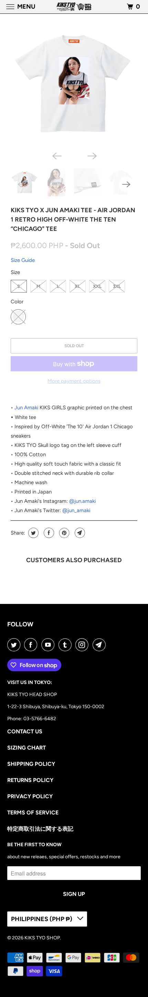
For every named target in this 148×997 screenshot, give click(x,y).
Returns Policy (30, 780)
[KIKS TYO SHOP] (74, 6)
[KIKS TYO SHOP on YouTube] (49, 644)
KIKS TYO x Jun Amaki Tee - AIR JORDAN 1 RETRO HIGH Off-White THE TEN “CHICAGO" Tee (73, 219)
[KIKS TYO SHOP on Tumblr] (66, 644)
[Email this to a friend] (79, 533)
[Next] (91, 155)
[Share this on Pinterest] (63, 533)
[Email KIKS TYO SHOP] (100, 644)
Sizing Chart (26, 747)
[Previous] (56, 155)
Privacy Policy (30, 796)
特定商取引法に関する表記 (40, 828)
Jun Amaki (26, 407)
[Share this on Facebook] (48, 533)
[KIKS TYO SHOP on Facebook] (32, 644)
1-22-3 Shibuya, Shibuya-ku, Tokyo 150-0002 (55, 707)
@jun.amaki (82, 501)
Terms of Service (33, 812)
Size (15, 272)
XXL (97, 286)
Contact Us (24, 731)
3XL (117, 286)
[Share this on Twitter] (33, 533)
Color (17, 302)
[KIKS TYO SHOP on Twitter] (15, 644)
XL (77, 286)
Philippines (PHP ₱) (42, 919)
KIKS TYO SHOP (42, 938)
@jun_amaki (76, 510)
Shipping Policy (31, 764)
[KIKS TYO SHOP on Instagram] (83, 644)
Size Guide (23, 260)
